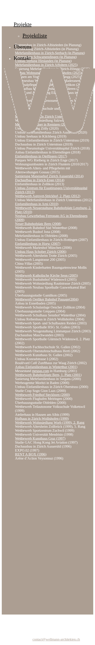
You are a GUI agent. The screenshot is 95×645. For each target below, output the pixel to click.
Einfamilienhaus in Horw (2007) (37, 244)
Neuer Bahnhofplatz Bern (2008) (38, 224)
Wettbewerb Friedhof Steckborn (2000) (42, 395)
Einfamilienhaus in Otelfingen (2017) (41, 156)
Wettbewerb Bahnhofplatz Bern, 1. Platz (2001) (48, 375)
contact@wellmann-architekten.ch (56, 639)
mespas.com (40, 371)
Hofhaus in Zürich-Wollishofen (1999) (42, 418)
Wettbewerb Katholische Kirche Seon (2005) (46, 275)
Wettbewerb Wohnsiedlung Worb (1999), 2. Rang (49, 422)
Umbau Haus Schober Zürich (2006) (40, 251)
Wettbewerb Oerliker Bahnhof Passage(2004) (46, 299)
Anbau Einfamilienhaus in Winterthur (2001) (46, 367)
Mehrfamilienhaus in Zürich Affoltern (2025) (46, 65)
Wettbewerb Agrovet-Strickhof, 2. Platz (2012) (47, 196)
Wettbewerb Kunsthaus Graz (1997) (40, 438)
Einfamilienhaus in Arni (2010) (36, 204)
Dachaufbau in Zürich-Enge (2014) (39, 180)
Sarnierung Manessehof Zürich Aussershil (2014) (49, 176)
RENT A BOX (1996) (30, 454)
